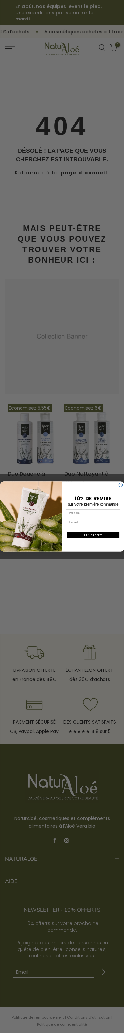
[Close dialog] (121, 485)
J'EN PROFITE (93, 535)
